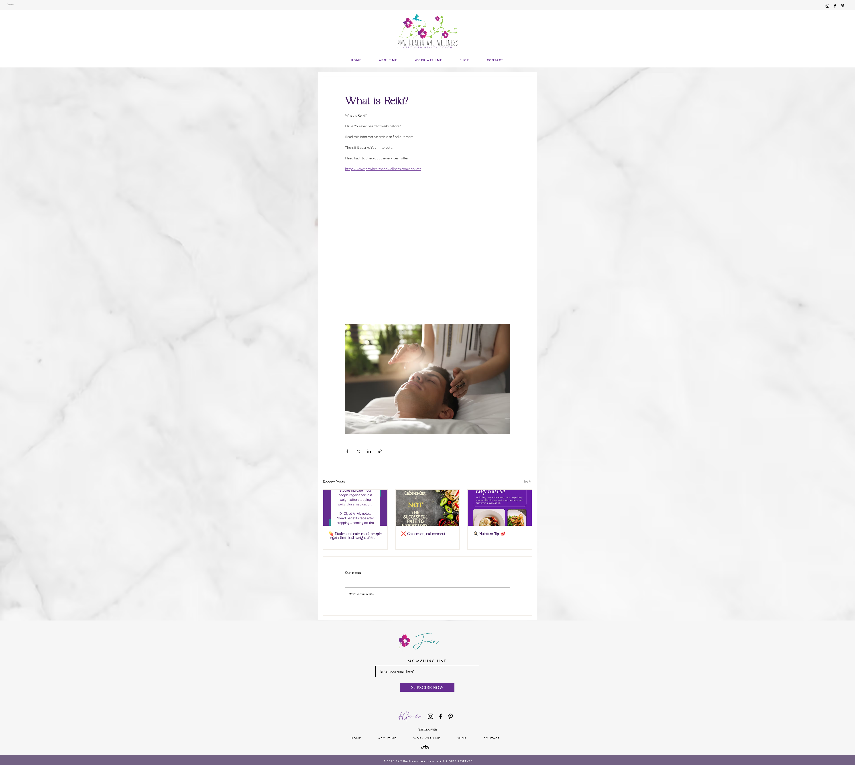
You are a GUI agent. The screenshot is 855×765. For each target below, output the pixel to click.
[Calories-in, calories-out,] (428, 508)
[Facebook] (835, 5)
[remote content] (427, 242)
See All (527, 481)
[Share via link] (380, 451)
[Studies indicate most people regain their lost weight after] (355, 508)
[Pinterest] (842, 5)
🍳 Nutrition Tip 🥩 (489, 534)
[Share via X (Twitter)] (358, 451)
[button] (11, 4)
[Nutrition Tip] (500, 508)
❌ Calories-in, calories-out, (423, 534)
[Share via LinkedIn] (369, 451)
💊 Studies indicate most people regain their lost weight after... (355, 536)
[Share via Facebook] (347, 451)
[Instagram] (827, 5)
